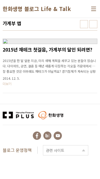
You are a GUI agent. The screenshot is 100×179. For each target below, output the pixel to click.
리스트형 (93, 24)
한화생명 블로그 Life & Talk (37, 8)
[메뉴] (93, 8)
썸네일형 (84, 24)
